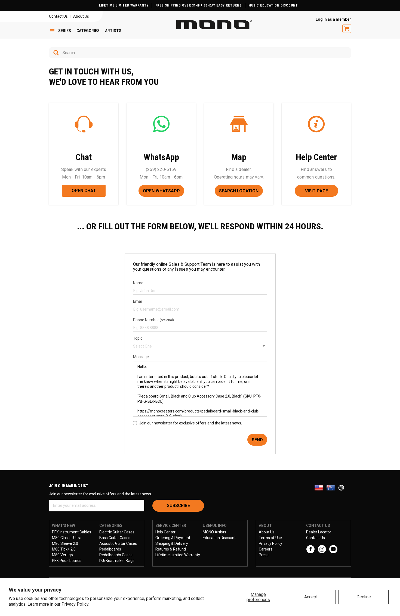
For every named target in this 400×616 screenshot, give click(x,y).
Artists (113, 31)
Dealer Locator (318, 532)
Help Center (165, 532)
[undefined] (54, 52)
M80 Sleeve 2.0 (65, 543)
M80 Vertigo (62, 555)
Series (64, 31)
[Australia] (332, 487)
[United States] (320, 487)
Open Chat (84, 190)
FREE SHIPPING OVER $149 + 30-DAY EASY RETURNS (198, 5)
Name (138, 283)
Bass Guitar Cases (114, 538)
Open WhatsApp (161, 190)
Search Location (239, 190)
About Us (81, 16)
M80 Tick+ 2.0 (64, 549)
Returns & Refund (170, 549)
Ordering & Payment (172, 538)
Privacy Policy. (75, 604)
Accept (311, 596)
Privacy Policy (270, 543)
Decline (363, 596)
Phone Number (153, 320)
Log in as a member (333, 19)
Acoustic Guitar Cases (118, 543)
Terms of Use (270, 538)
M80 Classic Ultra (66, 538)
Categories (88, 31)
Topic (137, 338)
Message (141, 357)
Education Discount (219, 538)
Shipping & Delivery (171, 543)
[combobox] (200, 52)
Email (138, 301)
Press (264, 555)
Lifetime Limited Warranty (177, 555)
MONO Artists (214, 532)
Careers (265, 549)
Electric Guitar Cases (116, 532)
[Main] (214, 25)
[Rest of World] (342, 487)
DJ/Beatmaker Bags (116, 560)
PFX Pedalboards (66, 560)
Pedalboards (110, 549)
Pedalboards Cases (116, 555)
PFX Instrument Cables (71, 532)
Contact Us (58, 16)
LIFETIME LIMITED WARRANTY (124, 5)
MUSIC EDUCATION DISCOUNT (273, 5)
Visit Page (316, 190)
